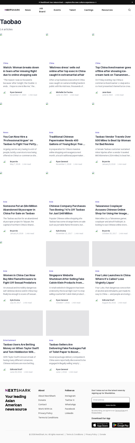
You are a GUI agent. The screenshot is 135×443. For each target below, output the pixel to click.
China (5, 63)
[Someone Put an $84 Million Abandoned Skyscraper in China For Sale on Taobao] (21, 184)
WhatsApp (70, 404)
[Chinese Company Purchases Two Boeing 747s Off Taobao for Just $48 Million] (67, 184)
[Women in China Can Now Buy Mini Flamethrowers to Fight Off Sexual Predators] (21, 254)
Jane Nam (106, 92)
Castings (88, 10)
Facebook (70, 408)
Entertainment (9, 340)
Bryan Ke (14, 161)
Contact (42, 404)
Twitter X (69, 400)
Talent (72, 10)
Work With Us (45, 408)
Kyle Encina (61, 231)
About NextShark (47, 395)
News (28, 10)
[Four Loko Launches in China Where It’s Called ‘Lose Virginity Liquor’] (113, 254)
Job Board (42, 10)
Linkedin (69, 413)
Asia (51, 132)
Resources (107, 10)
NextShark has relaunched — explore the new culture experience (68, 2)
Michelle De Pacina (64, 92)
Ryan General (16, 92)
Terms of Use (120, 411)
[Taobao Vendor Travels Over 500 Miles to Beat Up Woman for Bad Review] (113, 115)
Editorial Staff (108, 300)
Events (57, 10)
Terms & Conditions (48, 417)
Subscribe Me (111, 405)
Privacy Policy (45, 413)
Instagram (70, 395)
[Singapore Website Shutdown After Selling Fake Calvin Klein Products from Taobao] (67, 254)
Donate (42, 400)
